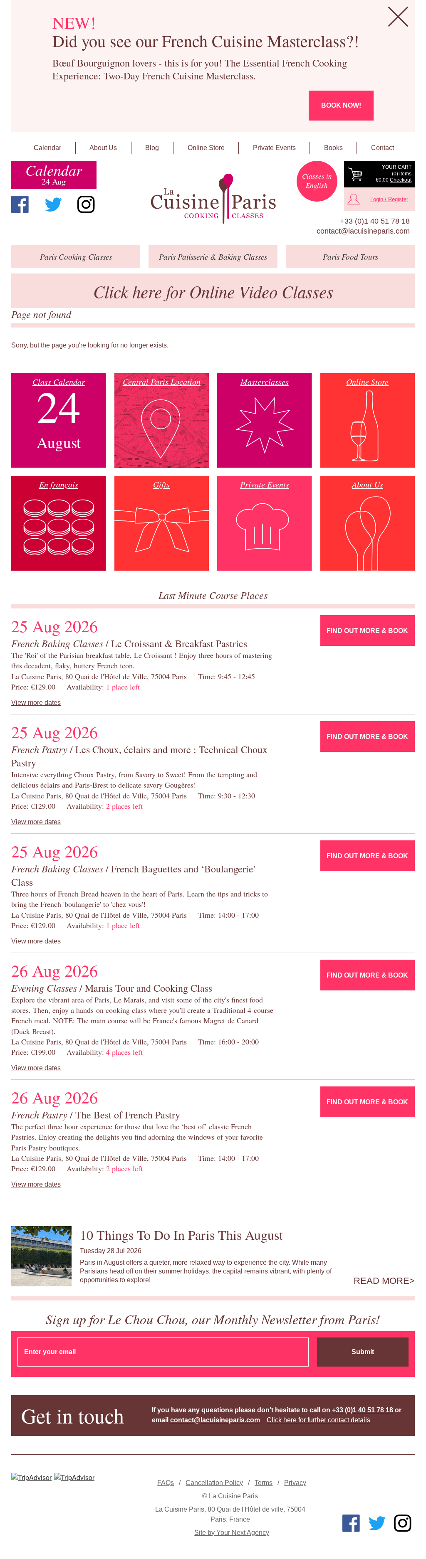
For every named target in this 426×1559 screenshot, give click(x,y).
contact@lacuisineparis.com (363, 231)
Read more (381, 1281)
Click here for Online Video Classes (213, 291)
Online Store (206, 147)
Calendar (47, 147)
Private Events (274, 147)
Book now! (341, 105)
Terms (263, 1482)
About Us (103, 147)
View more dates (36, 702)
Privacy (295, 1482)
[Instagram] (86, 204)
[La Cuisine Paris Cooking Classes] (213, 199)
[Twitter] (53, 204)
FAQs (165, 1482)
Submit (363, 1351)
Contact (382, 147)
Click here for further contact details (318, 1420)
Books (333, 147)
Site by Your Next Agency (231, 1532)
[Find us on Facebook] (20, 204)
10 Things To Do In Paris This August (181, 1235)
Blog (152, 147)
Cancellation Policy (214, 1482)
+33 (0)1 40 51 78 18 (375, 221)
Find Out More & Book (367, 630)
